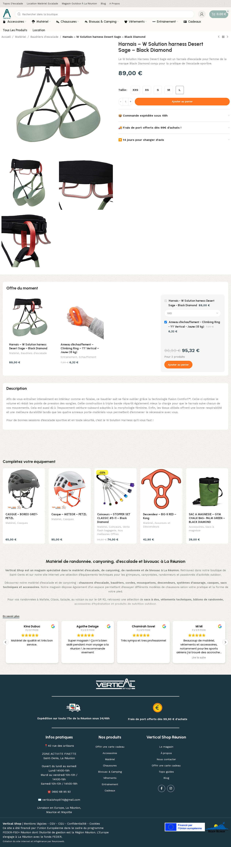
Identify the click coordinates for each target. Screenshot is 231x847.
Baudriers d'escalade (44, 36)
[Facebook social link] (161, 788)
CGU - (62, 823)
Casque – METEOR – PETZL (69, 514)
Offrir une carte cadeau (110, 746)
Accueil (6, 36)
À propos (166, 753)
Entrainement (69, 356)
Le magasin (166, 746)
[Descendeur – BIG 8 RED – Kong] (161, 489)
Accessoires (196, 526)
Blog (166, 777)
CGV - (54, 823)
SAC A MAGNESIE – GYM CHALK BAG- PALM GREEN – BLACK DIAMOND (207, 518)
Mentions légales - (37, 823)
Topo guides (166, 771)
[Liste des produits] (223, 37)
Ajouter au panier (182, 101)
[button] (225, 642)
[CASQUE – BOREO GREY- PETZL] (24, 489)
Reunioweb (58, 841)
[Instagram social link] (170, 788)
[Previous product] (219, 37)
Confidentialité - (78, 823)
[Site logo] (7, 14)
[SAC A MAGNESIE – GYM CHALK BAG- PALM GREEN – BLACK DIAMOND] (207, 489)
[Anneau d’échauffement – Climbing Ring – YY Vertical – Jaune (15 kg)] (81, 318)
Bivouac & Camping (110, 771)
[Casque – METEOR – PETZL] (70, 489)
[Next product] (227, 37)
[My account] (201, 14)
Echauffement (87, 356)
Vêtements (110, 777)
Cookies (94, 823)
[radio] (135, 90)
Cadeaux (110, 790)
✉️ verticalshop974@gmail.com (59, 799)
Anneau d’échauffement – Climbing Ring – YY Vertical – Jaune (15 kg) (80, 348)
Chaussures (110, 765)
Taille (122, 90)
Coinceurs (115, 526)
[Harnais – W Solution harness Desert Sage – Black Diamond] (29, 318)
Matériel (20, 36)
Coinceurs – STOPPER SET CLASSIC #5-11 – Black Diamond (113, 518)
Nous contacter (166, 759)
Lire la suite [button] (199, 657)
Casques (22, 522)
